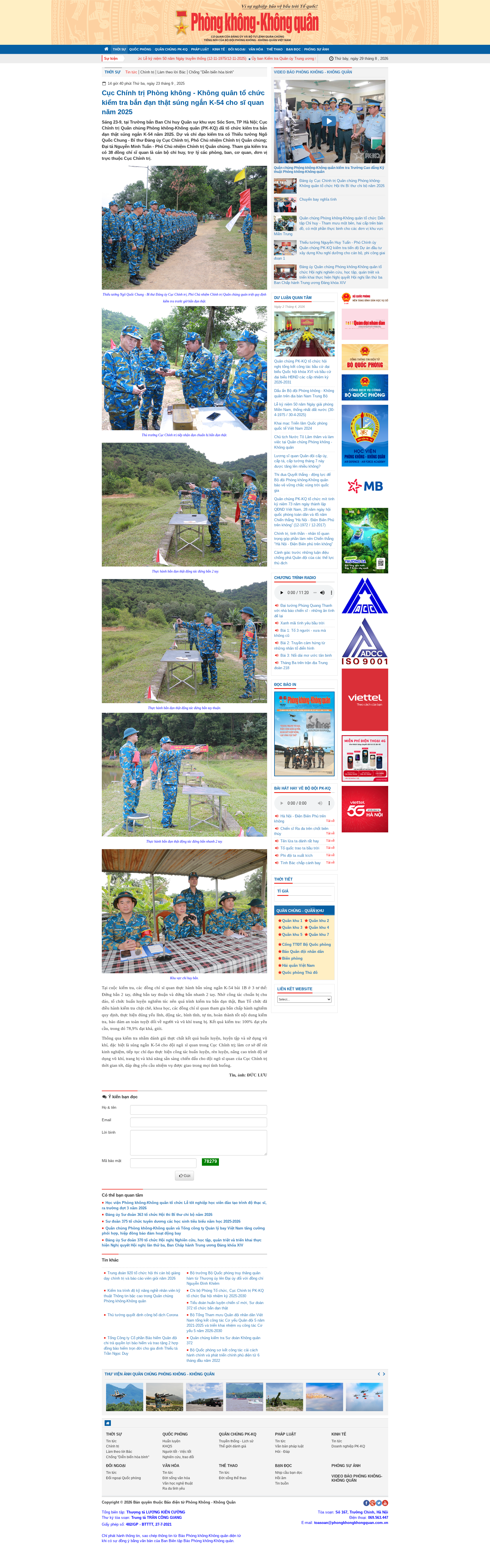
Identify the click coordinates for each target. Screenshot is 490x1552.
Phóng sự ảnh (316, 49)
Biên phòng (292, 958)
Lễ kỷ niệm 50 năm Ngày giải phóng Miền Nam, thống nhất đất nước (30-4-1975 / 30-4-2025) (304, 409)
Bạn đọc (293, 49)
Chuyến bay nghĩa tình (318, 199)
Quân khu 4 (319, 927)
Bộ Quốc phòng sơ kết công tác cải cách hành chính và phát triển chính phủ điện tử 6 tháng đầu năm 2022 (223, 1355)
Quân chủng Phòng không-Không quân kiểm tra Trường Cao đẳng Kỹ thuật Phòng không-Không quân (329, 169)
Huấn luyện (171, 1441)
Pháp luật (200, 49)
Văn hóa (256, 49)
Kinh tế (218, 49)
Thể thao (275, 49)
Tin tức (131, 72)
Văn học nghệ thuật (177, 1483)
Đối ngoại (236, 49)
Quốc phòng (140, 49)
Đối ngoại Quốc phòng (123, 1478)
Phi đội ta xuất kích (296, 855)
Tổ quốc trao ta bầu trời (299, 848)
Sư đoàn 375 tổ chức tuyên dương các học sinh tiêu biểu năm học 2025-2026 (172, 1221)
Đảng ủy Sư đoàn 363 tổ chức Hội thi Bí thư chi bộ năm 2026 (158, 1214)
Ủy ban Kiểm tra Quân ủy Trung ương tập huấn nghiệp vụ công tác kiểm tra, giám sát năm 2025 (303, 58)
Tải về (330, 820)
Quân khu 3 (292, 927)
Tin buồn (282, 1483)
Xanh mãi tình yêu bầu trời (302, 623)
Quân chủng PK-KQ (171, 49)
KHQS (167, 1446)
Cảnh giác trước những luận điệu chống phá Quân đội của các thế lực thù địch (304, 557)
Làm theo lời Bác (171, 72)
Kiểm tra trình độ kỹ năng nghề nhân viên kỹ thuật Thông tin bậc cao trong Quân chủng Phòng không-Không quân (142, 1295)
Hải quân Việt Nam (298, 965)
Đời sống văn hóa (176, 1478)
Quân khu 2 (319, 921)
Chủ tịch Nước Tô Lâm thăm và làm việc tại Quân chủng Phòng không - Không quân (304, 442)
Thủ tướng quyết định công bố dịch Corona (142, 1315)
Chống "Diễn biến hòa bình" (211, 72)
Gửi (187, 1175)
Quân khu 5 (292, 934)
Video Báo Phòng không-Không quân (356, 1478)
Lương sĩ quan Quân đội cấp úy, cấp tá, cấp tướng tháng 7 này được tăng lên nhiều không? (301, 461)
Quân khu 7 (319, 934)
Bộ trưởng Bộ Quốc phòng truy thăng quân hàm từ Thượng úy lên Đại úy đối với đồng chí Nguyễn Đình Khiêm (225, 1278)
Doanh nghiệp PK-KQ (348, 1446)
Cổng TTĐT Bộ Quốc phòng (306, 944)
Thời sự (119, 49)
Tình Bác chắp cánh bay (300, 863)
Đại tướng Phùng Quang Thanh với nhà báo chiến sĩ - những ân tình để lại (304, 610)
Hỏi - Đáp (282, 1452)
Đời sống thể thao (232, 1478)
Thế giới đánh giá (232, 1446)
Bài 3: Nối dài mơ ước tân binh (306, 655)
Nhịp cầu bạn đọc (288, 1473)
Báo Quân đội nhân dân (303, 951)
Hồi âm (280, 1478)
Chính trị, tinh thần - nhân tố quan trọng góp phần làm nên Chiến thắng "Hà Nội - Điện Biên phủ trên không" (303, 538)
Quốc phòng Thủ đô (300, 972)
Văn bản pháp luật (289, 1446)
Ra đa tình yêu (173, 1488)
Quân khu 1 (292, 921)
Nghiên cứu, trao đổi (178, 1457)
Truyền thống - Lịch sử (236, 1441)
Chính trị (147, 72)
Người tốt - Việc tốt (176, 1452)
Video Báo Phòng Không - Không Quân (313, 72)
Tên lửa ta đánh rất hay (299, 841)
